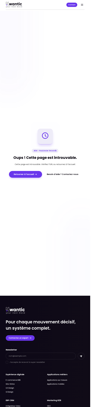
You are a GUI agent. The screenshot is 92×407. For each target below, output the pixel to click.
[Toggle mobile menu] (82, 4)
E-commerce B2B (13, 380)
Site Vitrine (10, 384)
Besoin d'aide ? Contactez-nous (62, 174)
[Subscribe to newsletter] (81, 356)
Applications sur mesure (57, 380)
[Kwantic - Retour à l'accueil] (14, 5)
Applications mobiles (55, 384)
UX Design (10, 388)
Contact (71, 5)
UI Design (9, 392)
